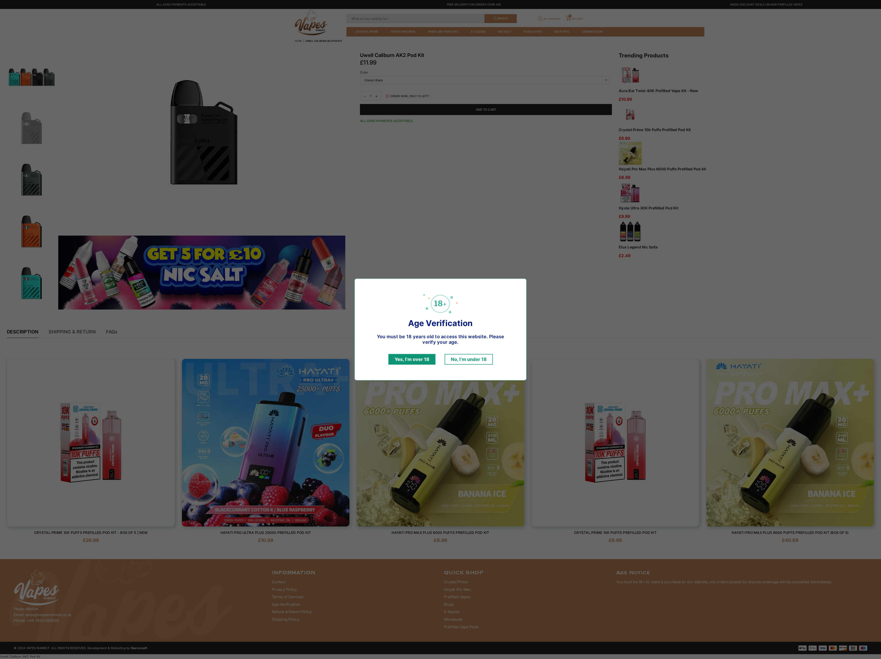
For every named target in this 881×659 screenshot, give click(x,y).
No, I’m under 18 (469, 359)
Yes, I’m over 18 (412, 359)
